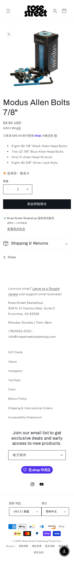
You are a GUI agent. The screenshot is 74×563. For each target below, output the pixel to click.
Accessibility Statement (25, 417)
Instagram (15, 371)
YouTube (14, 380)
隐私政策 (37, 546)
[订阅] (61, 455)
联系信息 (39, 552)
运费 (18, 128)
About (12, 361)
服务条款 (50, 546)
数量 (6, 181)
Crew (12, 389)
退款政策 (23, 546)
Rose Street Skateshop (35, 541)
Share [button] (12, 257)
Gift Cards (15, 352)
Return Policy (17, 398)
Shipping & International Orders (30, 408)
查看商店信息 (16, 229)
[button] (8, 10)
